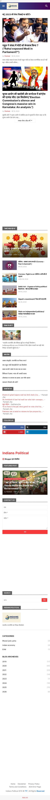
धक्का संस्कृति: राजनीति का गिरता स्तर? (14, 360)
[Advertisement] (25, 147)
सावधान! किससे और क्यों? (10, 382)
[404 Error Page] (13, 441)
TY (26, 791)
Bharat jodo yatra (26, 641)
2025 (26, 687)
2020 (26, 666)
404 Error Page (35, 787)
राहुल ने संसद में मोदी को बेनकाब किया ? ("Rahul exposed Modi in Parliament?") (20, 49)
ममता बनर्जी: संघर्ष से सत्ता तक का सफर (14, 369)
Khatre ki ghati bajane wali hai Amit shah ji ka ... (21, 395)
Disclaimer (22, 784)
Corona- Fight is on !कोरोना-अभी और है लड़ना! (32, 275)
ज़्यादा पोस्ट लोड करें (24, 121)
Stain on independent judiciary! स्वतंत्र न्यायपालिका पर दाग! (31, 312)
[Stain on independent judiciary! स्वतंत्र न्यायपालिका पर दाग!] (9, 315)
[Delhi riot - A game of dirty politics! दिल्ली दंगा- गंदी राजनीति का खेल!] (9, 290)
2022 (26, 674)
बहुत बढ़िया (5, 404)
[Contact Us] (13, 446)
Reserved (40, 791)
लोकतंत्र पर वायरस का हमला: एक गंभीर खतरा (16, 378)
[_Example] (36, 441)
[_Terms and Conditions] (36, 437)
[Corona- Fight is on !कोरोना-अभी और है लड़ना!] (9, 277)
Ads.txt (25, 797)
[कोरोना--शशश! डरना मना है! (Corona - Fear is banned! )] (9, 265)
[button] (3, 6)
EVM (26, 649)
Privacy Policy (33, 784)
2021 (26, 670)
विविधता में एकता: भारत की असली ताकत (14, 373)
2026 (26, 692)
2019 (26, 661)
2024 (26, 683)
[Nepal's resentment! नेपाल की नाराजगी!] (9, 302)
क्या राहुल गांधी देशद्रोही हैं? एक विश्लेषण (14, 365)
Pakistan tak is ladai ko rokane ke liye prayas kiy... (22, 411)
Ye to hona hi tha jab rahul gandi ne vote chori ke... (22, 407)
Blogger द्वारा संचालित (12, 459)
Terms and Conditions (17, 787)
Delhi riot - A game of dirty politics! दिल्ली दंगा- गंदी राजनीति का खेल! (32, 287)
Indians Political (15, 453)
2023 (26, 679)
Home (13, 784)
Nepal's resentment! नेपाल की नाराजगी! (32, 299)
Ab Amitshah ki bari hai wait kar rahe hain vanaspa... (23, 399)
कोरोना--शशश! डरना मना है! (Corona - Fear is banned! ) (31, 263)
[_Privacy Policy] (13, 437)
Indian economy (26, 645)
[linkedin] (36, 432)
